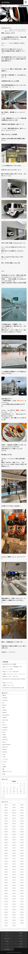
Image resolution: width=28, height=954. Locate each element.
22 (20, 791)
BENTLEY (4, 705)
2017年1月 (14, 906)
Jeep (3, 722)
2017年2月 (6, 906)
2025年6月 (22, 815)
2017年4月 (14, 904)
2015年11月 (6, 920)
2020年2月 (6, 874)
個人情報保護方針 (7, 949)
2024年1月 (14, 831)
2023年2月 (6, 842)
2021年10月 (14, 855)
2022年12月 (22, 842)
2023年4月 (14, 839)
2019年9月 (22, 877)
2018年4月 (14, 893)
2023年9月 (22, 834)
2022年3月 (22, 850)
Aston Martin (5, 700)
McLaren (4, 742)
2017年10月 (14, 898)
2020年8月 (6, 869)
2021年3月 (22, 861)
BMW (3, 707)
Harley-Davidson (5, 715)
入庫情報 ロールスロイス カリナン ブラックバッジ (13, 674)
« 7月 (3, 797)
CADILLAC (4, 710)
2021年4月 (14, 861)
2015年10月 (14, 920)
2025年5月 (6, 818)
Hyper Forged (5, 719)
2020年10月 (14, 866)
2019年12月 (22, 874)
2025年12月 (22, 810)
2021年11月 (6, 855)
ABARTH (4, 695)
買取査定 (7, 941)
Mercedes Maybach (6, 744)
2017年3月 (22, 904)
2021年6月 (22, 858)
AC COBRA (4, 697)
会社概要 (21, 941)
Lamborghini (5, 727)
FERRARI (4, 712)
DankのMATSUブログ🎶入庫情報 (9, 664)
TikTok (25, 6)
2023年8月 (6, 837)
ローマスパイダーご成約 (7, 669)
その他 (3, 756)
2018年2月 (6, 896)
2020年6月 (22, 869)
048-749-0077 (27, 6)
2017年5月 (6, 904)
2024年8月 (6, 826)
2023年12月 (22, 831)
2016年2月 (6, 917)
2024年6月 (22, 826)
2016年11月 (6, 909)
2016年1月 (14, 917)
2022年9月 (22, 845)
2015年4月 (14, 925)
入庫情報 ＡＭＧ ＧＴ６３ (8, 685)
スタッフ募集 (4, 5)
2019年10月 (14, 877)
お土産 (3, 754)
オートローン (21, 938)
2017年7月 (14, 901)
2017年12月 (22, 896)
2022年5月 (6, 850)
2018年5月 (6, 893)
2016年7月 (14, 912)
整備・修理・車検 (7, 938)
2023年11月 (6, 834)
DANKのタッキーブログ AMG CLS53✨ (10, 671)
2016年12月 (22, 906)
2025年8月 (6, 815)
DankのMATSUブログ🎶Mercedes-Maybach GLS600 (13, 687)
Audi (3, 702)
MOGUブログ (5, 747)
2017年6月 (22, 901)
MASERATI (4, 737)
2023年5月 (6, 839)
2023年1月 (14, 842)
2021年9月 (22, 855)
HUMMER (4, 717)
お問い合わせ (19, 6)
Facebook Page (21, 6)
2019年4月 (14, 882)
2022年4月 (14, 850)
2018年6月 (22, 890)
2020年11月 (6, 866)
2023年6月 (22, 837)
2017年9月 (22, 898)
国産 (3, 769)
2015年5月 (6, 925)
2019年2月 (6, 885)
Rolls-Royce (4, 751)
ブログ (3, 764)
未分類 (19, 29)
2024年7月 (14, 826)
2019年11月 (6, 877)
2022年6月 (22, 847)
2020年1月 (14, 874)
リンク (7, 946)
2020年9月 (22, 866)
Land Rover (4, 729)
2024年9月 (22, 823)
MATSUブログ (5, 739)
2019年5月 (6, 882)
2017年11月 (6, 898)
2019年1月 (14, 885)
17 (3, 791)
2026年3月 (22, 807)
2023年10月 (14, 834)
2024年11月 (6, 823)
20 (14, 791)
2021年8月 (6, 858)
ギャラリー (7, 935)
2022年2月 (6, 853)
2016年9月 (22, 909)
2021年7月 (14, 858)
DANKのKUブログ (6, 28)
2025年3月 (22, 818)
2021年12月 (22, 853)
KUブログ (13, 29)
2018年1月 (14, 896)
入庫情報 (4, 766)
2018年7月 (14, 890)
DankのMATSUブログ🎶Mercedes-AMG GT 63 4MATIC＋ (13, 679)
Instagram (23, 6)
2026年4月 (14, 807)
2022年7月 (14, 847)
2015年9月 (22, 920)
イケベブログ (5, 759)
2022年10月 (14, 845)
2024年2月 (6, 831)
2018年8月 (6, 890)
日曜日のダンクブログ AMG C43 (10, 676)
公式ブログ (20, 935)
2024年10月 (14, 823)
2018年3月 (22, 893)
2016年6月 (22, 912)
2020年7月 (14, 869)
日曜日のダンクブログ (7, 771)
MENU (25, 2)
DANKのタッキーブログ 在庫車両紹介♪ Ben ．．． (13, 666)
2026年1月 (14, 810)
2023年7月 (14, 837)
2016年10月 (14, 909)
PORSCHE (4, 749)
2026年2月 (6, 810)
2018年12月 (22, 885)
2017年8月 (6, 901)
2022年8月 (6, 847)
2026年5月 (6, 807)
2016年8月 (6, 912)
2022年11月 (6, 845)
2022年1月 (14, 853)
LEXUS (3, 732)
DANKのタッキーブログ (7, 682)
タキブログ (4, 761)
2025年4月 (14, 818)
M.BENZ (16, 29)
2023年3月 (22, 839)
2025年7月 (14, 815)
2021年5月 (6, 861)
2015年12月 (22, 917)
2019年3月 (22, 882)
